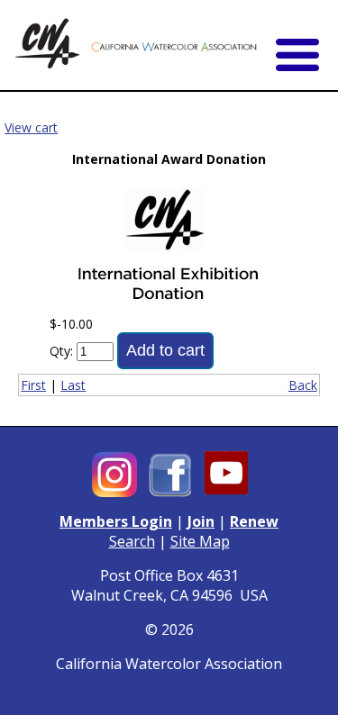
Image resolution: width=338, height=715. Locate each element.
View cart (31, 127)
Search (132, 541)
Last (73, 385)
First (33, 385)
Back (302, 385)
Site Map (200, 541)
